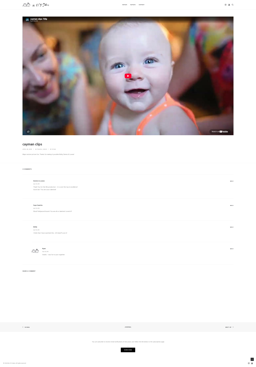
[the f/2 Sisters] (36, 5)
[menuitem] (124, 4)
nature (124, 4)
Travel (39, 149)
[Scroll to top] (252, 359)
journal (128, 327)
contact (141, 4)
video (45, 149)
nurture (133, 4)
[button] (225, 4)
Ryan (54, 149)
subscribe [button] (128, 350)
